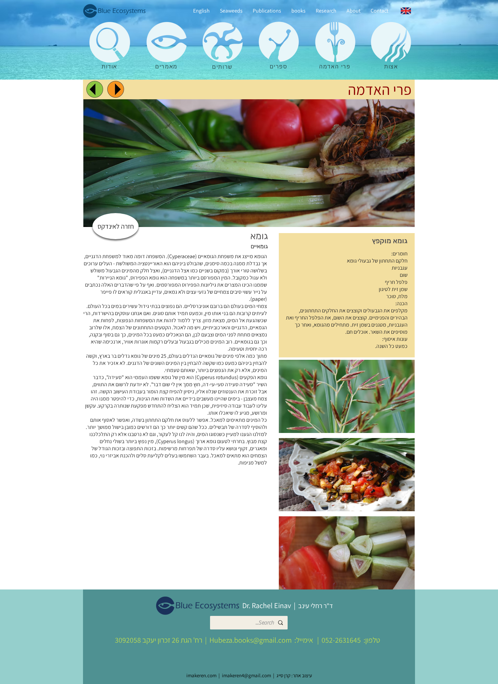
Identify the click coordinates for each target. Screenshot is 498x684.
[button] (347, 396)
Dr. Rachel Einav (266, 605)
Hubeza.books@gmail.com (250, 640)
